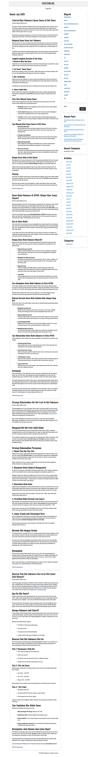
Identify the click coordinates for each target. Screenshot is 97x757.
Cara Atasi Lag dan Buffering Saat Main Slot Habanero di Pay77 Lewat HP (73, 135)
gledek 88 (66, 68)
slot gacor (66, 64)
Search (65, 106)
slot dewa (30, 31)
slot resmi (66, 74)
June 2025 (68, 202)
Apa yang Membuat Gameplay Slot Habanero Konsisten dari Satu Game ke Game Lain (73, 140)
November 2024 (69, 224)
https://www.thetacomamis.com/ (71, 24)
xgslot (65, 85)
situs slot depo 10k (68, 44)
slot (65, 57)
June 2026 (68, 168)
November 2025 (69, 186)
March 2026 (69, 177)
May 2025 (68, 205)
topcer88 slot (67, 54)
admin (25, 23)
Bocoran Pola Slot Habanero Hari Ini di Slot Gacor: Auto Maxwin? (34, 575)
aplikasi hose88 (67, 81)
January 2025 (69, 217)
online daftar (67, 91)
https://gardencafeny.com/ (70, 30)
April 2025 (68, 208)
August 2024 (69, 233)
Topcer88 (66, 95)
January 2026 (69, 180)
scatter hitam (67, 88)
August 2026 (69, 161)
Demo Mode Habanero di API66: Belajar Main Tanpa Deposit (34, 197)
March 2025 (69, 211)
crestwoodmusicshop (41, 589)
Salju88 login (67, 51)
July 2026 (68, 165)
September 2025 (70, 193)
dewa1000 (66, 34)
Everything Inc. (48, 3)
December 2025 (69, 183)
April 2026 (68, 174)
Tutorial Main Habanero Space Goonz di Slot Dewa (34, 20)
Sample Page (48, 8)
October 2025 (69, 189)
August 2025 (69, 196)
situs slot (66, 61)
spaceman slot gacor (68, 47)
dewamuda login (67, 17)
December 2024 (69, 221)
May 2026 (68, 171)
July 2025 (68, 199)
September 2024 (70, 230)
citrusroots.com (52, 413)
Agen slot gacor (67, 71)
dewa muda (66, 41)
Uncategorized (19, 188)
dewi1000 (66, 27)
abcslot (65, 20)
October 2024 (69, 227)
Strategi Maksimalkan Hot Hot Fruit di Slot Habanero (35, 402)
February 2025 (69, 214)
